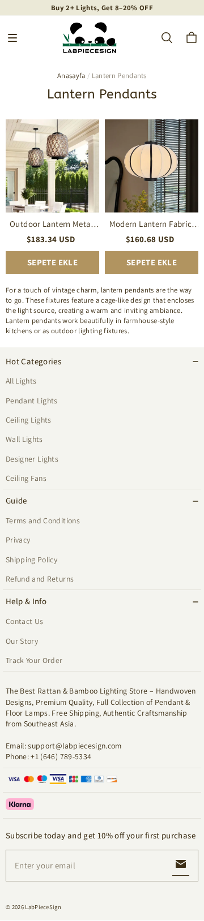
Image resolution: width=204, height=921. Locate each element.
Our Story (22, 641)
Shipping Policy (31, 559)
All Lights (21, 381)
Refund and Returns (40, 579)
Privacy (18, 540)
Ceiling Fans (26, 478)
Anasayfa (71, 75)
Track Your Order (34, 660)
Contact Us (24, 621)
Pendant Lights (32, 400)
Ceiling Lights (29, 420)
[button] (12, 38)
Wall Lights (24, 439)
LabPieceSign (43, 907)
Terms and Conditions (43, 520)
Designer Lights (32, 459)
